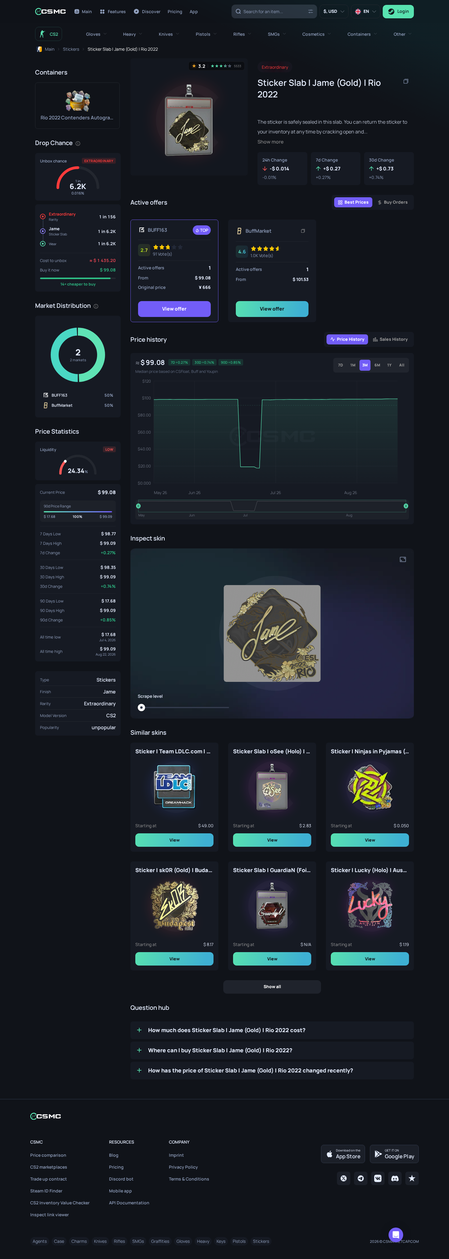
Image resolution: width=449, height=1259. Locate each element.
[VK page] (378, 1178)
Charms (79, 1241)
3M (365, 365)
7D (340, 365)
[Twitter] (343, 1178)
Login (403, 11)
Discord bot (121, 1179)
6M (377, 365)
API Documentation (129, 1203)
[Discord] (395, 1178)
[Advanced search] (310, 11)
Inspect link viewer (49, 1214)
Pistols (239, 1241)
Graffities (160, 1241)
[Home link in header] (50, 11)
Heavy (203, 1241)
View (175, 839)
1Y (389, 365)
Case (59, 1241)
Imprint (176, 1155)
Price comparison (48, 1155)
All (401, 365)
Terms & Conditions (189, 1179)
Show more (270, 142)
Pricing (116, 1167)
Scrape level (150, 696)
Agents (40, 1241)
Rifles (119, 1241)
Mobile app (120, 1191)
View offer (174, 308)
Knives (100, 1241)
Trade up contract (48, 1179)
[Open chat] (396, 1235)
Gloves (183, 1241)
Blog (114, 1155)
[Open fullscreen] (403, 559)
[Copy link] (303, 231)
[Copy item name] (406, 81)
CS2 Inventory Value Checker (59, 1203)
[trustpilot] (412, 1178)
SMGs (138, 1241)
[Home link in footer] (224, 1116)
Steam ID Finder (46, 1191)
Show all (272, 986)
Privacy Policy (183, 1167)
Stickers (106, 679)
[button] (96, 34)
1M (353, 365)
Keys (221, 1241)
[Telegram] (360, 1178)
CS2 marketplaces (48, 1167)
